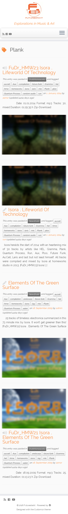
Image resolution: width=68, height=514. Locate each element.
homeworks (16, 89)
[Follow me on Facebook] (7, 34)
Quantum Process (12, 93)
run (39, 93)
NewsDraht (34, 221)
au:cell (7, 84)
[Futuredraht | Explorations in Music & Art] (34, 11)
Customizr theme (42, 509)
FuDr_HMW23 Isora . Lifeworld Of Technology (29, 70)
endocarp (27, 299)
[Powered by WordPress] (50, 504)
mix (40, 89)
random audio (29, 93)
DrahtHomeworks (37, 79)
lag (33, 304)
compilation (24, 84)
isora (27, 89)
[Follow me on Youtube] (11, 34)
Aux (14, 84)
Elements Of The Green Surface (31, 285)
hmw (6, 89)
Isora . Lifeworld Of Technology (26, 212)
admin (59, 308)
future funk (37, 84)
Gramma (49, 84)
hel (56, 84)
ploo (54, 89)
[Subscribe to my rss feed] (4, 34)
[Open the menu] (62, 33)
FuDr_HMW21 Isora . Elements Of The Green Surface (28, 437)
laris (34, 89)
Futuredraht (29, 505)
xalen (25, 308)
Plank (47, 89)
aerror (6, 98)
